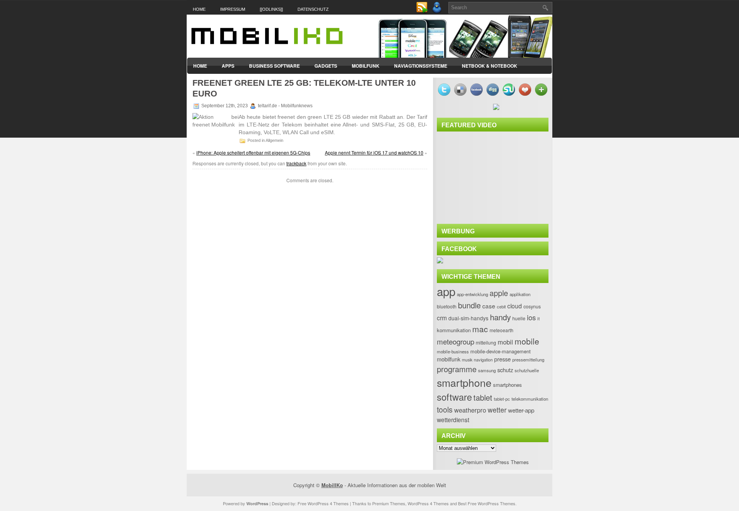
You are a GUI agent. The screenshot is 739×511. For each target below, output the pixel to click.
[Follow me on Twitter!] (438, 11)
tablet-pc (502, 399)
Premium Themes (388, 503)
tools (445, 409)
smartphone (464, 382)
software (454, 396)
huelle (518, 318)
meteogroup (455, 341)
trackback (296, 163)
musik (467, 360)
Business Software (274, 65)
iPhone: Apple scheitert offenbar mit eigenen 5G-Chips (253, 152)
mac (480, 329)
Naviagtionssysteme (420, 65)
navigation (483, 359)
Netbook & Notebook (489, 65)
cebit (501, 306)
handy (500, 317)
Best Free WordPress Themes (486, 503)
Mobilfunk (366, 65)
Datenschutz (313, 9)
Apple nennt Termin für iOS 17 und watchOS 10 (374, 152)
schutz (505, 370)
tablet (482, 397)
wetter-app (521, 410)
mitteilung (486, 342)
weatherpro (470, 409)
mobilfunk (448, 359)
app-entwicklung (472, 294)
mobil (505, 341)
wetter (497, 409)
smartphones (507, 384)
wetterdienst (453, 419)
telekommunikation (530, 399)
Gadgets (325, 65)
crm (442, 317)
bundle (469, 305)
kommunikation (454, 330)
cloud (514, 305)
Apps (228, 65)
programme (457, 369)
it (538, 318)
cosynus (532, 306)
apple (499, 292)
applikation (520, 294)
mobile (527, 341)
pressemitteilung (528, 359)
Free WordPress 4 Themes (323, 503)
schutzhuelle (527, 370)
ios (531, 317)
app (446, 291)
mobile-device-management (500, 351)
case (488, 305)
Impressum (232, 9)
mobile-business (453, 351)
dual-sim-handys (468, 318)
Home (199, 9)
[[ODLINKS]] (271, 9)
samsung (487, 370)
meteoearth (501, 330)
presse (502, 359)
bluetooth (446, 306)
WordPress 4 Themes (428, 503)
